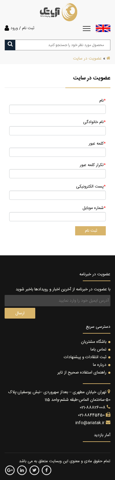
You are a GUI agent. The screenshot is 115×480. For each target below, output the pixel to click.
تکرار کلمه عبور (93, 165)
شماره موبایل (94, 208)
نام (102, 100)
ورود (14, 28)
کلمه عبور (97, 143)
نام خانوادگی (94, 122)
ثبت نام (28, 28)
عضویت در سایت (87, 58)
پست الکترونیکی (91, 186)
